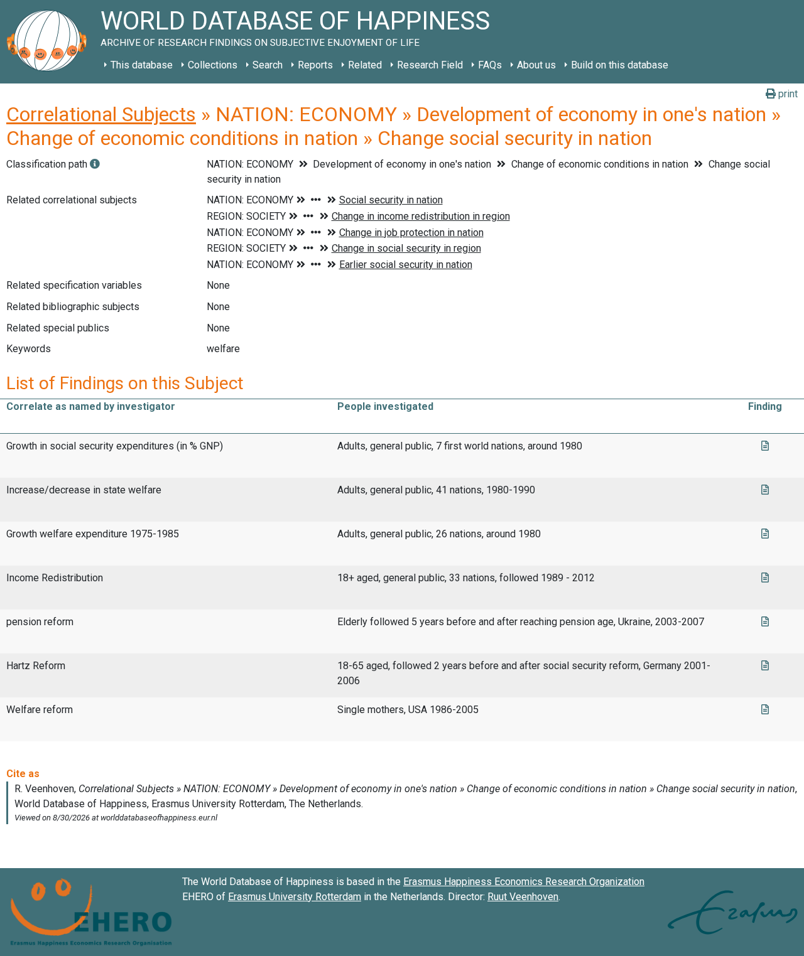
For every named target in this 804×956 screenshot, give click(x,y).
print (787, 94)
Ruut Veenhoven (522, 897)
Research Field (430, 65)
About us (536, 65)
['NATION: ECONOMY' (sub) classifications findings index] (95, 164)
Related (365, 65)
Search (268, 65)
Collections (212, 65)
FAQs (490, 65)
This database (142, 65)
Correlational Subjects (101, 114)
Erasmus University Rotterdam (294, 897)
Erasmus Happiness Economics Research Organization (523, 882)
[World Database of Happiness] (50, 41)
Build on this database (619, 65)
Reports (315, 65)
